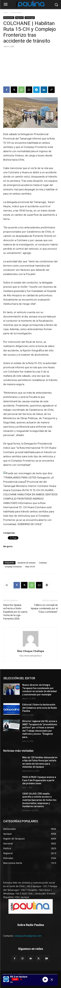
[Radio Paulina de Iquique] (30, 4)
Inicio (5, 12)
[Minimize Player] (52, 980)
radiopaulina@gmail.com (27, 935)
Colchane (43, 562)
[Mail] (30, 958)
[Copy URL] (51, 89)
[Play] (45, 979)
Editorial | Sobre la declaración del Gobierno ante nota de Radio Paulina (39, 707)
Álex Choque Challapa (30, 651)
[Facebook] (6, 89)
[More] (46, 585)
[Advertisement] (30, 68)
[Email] (29, 89)
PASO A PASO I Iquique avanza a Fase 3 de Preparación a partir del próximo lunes (39, 780)
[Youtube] (46, 958)
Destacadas (16, 12)
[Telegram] (36, 89)
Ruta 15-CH (30, 566)
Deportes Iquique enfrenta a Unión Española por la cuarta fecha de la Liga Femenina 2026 (15, 612)
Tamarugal (30, 17)
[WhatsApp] (21, 89)
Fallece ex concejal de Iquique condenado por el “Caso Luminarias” (44, 608)
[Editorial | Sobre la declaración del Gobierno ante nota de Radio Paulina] (11, 709)
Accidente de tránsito (26, 562)
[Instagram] (22, 958)
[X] (14, 89)
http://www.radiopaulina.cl (30, 656)
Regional (19, 17)
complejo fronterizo (13, 566)
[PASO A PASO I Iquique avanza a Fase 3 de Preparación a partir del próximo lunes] (11, 781)
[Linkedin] (44, 89)
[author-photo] (30, 646)
